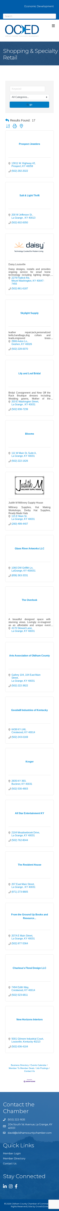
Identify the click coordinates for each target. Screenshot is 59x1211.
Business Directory (20, 1065)
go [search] (30, 104)
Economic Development (39, 6)
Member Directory (14, 1158)
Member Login (12, 1153)
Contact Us (9, 1163)
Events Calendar (38, 1065)
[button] (7, 120)
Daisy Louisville (17, 264)
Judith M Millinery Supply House (25, 502)
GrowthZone (42, 1206)
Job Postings (42, 1068)
